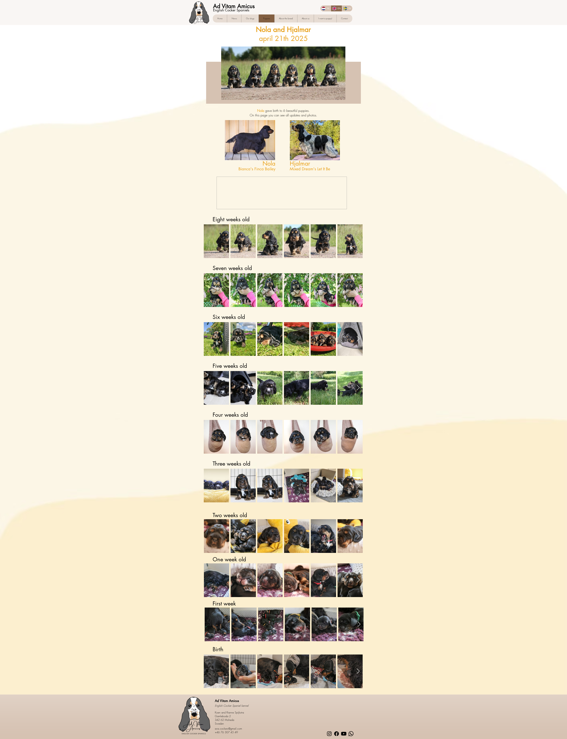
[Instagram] (329, 733)
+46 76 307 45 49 (226, 732)
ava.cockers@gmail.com (228, 728)
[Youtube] (344, 733)
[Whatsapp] (351, 733)
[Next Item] (358, 241)
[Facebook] (336, 733)
